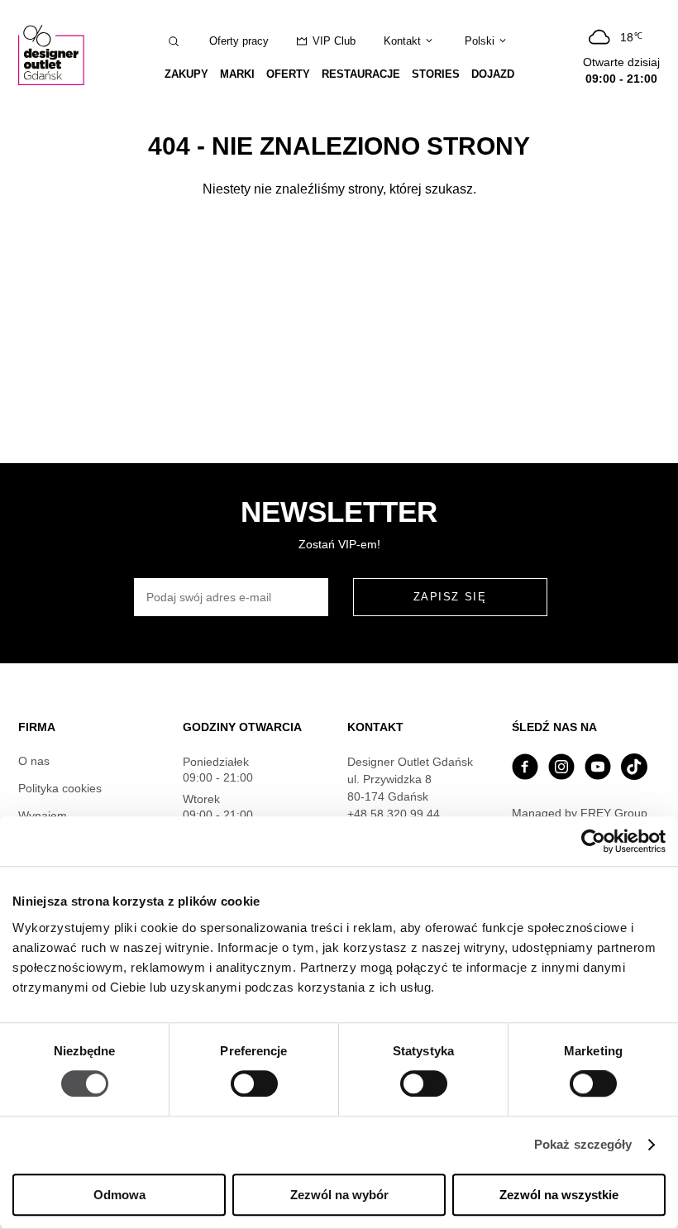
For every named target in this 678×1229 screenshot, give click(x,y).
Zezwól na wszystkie (558, 1195)
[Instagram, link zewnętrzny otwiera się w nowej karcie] (561, 768)
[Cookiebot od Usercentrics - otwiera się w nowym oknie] (593, 841)
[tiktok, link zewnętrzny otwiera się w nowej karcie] (634, 768)
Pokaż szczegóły (583, 1145)
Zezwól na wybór (339, 1195)
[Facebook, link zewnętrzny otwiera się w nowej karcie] (525, 768)
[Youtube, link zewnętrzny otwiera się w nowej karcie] (598, 768)
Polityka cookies (60, 788)
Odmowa (119, 1195)
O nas (34, 761)
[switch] (254, 1084)
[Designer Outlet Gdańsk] (55, 55)
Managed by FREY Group (579, 813)
